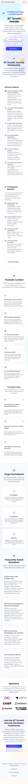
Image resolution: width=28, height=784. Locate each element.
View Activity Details (14, 262)
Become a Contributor (12, 44)
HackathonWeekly (14, 772)
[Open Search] (24, 2)
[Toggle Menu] (26, 2)
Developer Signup (12, 39)
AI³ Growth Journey (9, 2)
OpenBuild (14, 769)
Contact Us (14, 775)
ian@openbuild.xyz (14, 692)
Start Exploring (13, 48)
